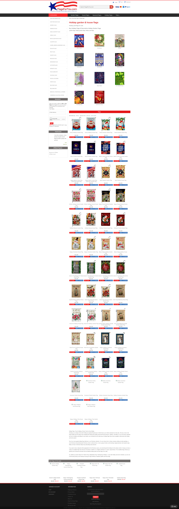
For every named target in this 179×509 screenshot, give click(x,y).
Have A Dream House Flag (76, 156)
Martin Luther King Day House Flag (106, 157)
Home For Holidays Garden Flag (91, 323)
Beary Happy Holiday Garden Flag (106, 252)
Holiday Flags (108, 15)
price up (88, 115)
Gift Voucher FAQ (72, 505)
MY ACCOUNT (52, 492)
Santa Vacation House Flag (120, 132)
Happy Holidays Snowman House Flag (106, 348)
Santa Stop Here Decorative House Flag (91, 300)
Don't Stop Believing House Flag (120, 299)
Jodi (66, 142)
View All (65, 144)
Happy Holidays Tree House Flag (76, 420)
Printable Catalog (72, 503)
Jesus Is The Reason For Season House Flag (76, 276)
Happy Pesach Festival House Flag (120, 205)
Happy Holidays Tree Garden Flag (91, 420)
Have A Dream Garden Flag (91, 156)
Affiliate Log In (52, 154)
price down (93, 115)
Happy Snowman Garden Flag (91, 252)
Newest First (83, 115)
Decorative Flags (75, 18)
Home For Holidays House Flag (76, 323)
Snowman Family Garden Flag (91, 395)
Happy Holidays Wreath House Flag (121, 372)
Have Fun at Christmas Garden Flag (91, 348)
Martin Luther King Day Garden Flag (121, 157)
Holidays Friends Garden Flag (120, 228)
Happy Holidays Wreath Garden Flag (106, 372)
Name (77, 115)
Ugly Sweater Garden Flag (106, 180)
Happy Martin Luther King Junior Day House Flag (76, 181)
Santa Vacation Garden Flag (105, 132)
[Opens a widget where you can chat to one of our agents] (174, 506)
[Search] (111, 7)
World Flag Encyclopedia (95, 503)
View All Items (95, 501)
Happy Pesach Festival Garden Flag (106, 205)
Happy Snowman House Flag (76, 252)
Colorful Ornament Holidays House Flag (76, 372)
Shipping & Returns (72, 489)
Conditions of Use (72, 494)
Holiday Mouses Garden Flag (76, 228)
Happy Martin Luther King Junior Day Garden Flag (91, 181)
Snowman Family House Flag (76, 395)
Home (70, 18)
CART (50, 489)
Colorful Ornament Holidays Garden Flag (91, 372)
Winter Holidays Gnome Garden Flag (76, 205)
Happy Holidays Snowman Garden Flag (121, 348)
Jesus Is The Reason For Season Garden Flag (91, 276)
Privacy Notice (71, 492)
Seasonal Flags (97, 15)
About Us (70, 498)
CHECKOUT (51, 494)
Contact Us (70, 496)
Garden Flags (74, 15)
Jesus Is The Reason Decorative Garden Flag (120, 276)
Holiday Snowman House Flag (106, 395)
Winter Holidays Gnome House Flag (91, 205)
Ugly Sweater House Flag (120, 180)
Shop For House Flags (73, 501)
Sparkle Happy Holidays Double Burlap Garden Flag (106, 324)
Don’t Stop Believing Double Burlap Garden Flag (120, 324)
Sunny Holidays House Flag (91, 132)
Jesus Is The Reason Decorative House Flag (106, 276)
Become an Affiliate (53, 152)
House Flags (85, 15)
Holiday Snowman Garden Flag (121, 395)
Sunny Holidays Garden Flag (76, 132)
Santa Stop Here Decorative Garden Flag (105, 300)
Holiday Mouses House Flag (91, 228)
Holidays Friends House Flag (105, 228)
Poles (117, 15)
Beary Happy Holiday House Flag (120, 252)
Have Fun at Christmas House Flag (76, 348)
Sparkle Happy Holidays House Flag (76, 300)
